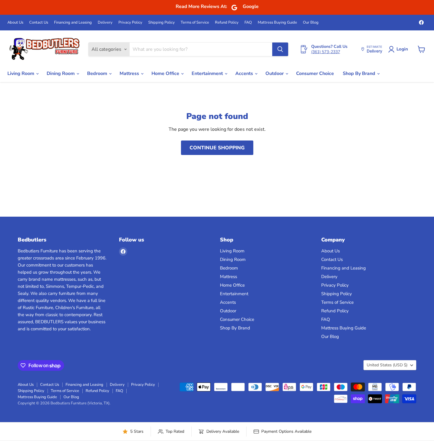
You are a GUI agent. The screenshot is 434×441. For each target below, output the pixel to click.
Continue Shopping (217, 147)
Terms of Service (195, 22)
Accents (244, 73)
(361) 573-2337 (325, 52)
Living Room (21, 73)
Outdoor (275, 73)
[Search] (280, 49)
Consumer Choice (315, 73)
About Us (15, 22)
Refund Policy (227, 22)
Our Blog (311, 22)
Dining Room (61, 73)
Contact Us (38, 22)
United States (387, 365)
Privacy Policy (130, 22)
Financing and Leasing (73, 22)
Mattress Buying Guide (277, 22)
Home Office (165, 73)
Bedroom (97, 73)
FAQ (248, 22)
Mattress (130, 73)
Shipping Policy (161, 22)
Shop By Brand (359, 73)
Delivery (105, 22)
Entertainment (208, 73)
